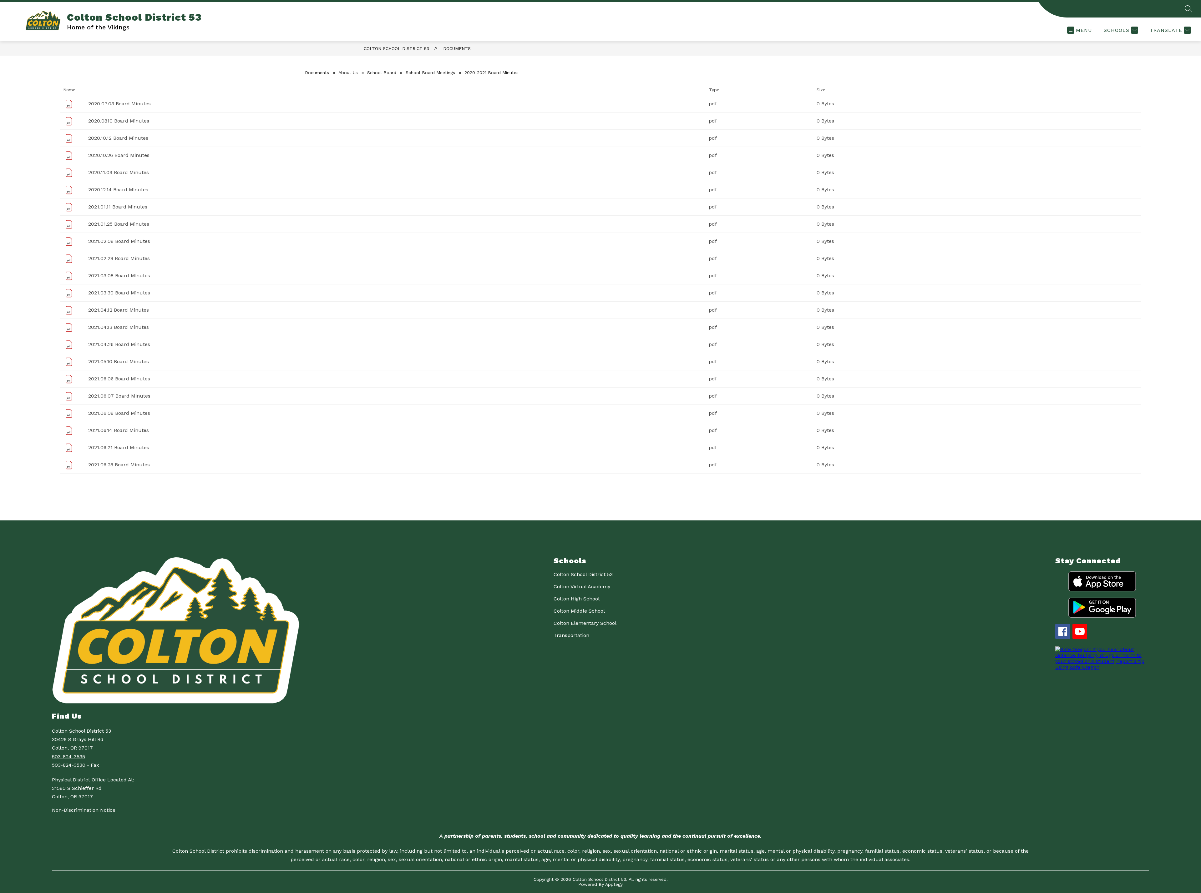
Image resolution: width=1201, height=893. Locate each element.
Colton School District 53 (396, 48)
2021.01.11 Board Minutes (117, 207)
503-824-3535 (68, 757)
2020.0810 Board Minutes (118, 121)
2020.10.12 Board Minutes (118, 138)
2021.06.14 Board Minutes (118, 430)
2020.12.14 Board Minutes (118, 190)
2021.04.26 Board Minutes (119, 344)
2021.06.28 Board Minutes (119, 465)
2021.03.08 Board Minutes (119, 275)
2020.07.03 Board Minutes (119, 104)
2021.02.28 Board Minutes (119, 258)
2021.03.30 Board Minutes (119, 293)
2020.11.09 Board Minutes (118, 172)
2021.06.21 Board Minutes (118, 447)
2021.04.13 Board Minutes (118, 327)
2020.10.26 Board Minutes (118, 155)
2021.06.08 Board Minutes (119, 413)
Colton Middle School (579, 611)
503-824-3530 (68, 765)
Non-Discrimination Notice (83, 810)
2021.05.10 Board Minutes (118, 361)
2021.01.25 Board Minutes (118, 224)
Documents (457, 48)
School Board (381, 72)
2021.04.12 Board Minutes (118, 310)
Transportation (571, 635)
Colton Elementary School (585, 623)
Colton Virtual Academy (582, 586)
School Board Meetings (430, 72)
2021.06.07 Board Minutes (119, 396)
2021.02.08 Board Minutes (119, 241)
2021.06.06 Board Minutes (119, 379)
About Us (348, 72)
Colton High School (577, 599)
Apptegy (614, 884)
